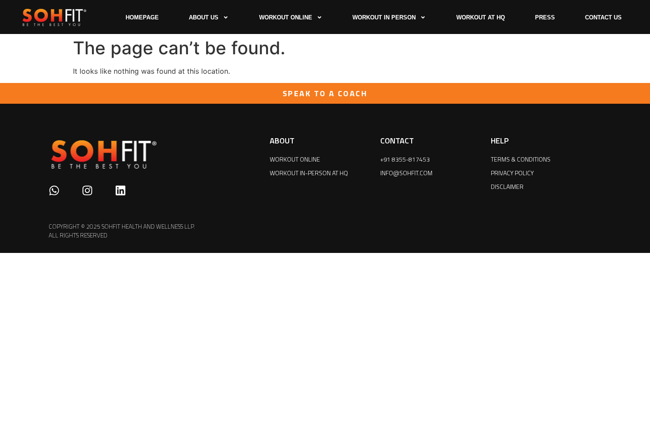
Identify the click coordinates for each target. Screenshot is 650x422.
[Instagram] (87, 190)
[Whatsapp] (54, 190)
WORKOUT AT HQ (480, 17)
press (545, 17)
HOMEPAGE (142, 17)
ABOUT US (203, 17)
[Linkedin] (120, 190)
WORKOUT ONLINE (285, 17)
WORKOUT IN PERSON (384, 17)
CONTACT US (603, 17)
